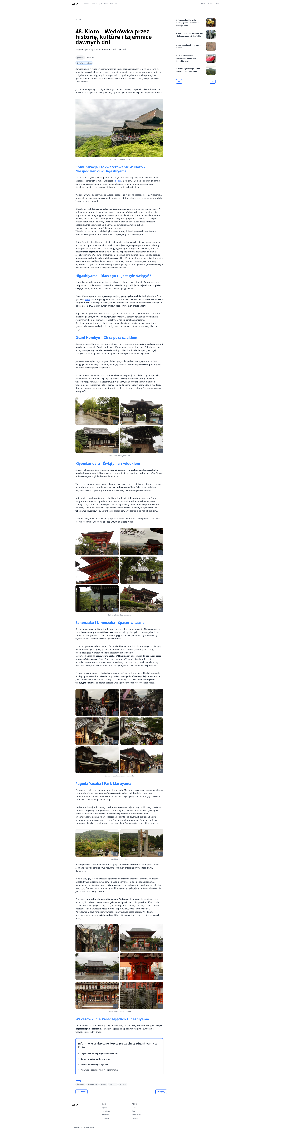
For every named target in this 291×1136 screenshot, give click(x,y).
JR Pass (118, 180)
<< (179, 81)
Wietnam (104, 4)
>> (212, 81)
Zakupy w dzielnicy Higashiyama (95, 1059)
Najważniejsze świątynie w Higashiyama (99, 1070)
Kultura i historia (85, 63)
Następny (161, 1092)
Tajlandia (113, 4)
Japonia (86, 4)
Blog (217, 4)
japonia (80, 57)
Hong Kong (95, 4)
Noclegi (123, 1084)
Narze (87, 299)
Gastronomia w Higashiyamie (94, 1064)
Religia (103, 1084)
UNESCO (113, 1084)
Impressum (136, 1115)
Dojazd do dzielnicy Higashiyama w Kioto (99, 1053)
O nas (210, 4)
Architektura (92, 1084)
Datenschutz (136, 1118)
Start (203, 4)
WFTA (75, 3)
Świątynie (80, 1084)
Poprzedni (81, 1092)
